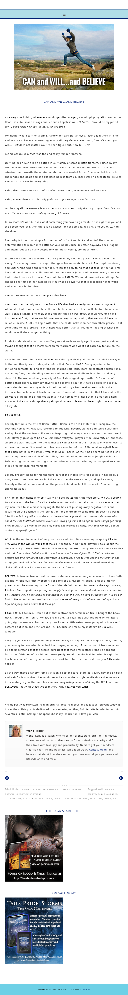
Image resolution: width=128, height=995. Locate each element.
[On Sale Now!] (34, 963)
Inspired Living (51, 789)
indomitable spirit (42, 799)
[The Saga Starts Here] (34, 880)
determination (13, 799)
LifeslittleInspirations (28, 794)
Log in (86, 989)
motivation (96, 799)
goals (26, 799)
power (108, 799)
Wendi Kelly (35, 731)
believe (92, 794)
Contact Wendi (98, 749)
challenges (110, 794)
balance (110, 789)
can (100, 794)
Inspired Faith (62, 799)
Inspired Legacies (32, 789)
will (115, 799)
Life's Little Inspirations (64, 7)
